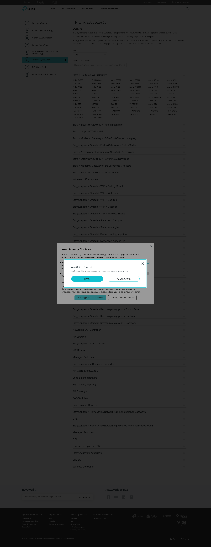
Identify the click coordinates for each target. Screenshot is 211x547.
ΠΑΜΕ (87, 278)
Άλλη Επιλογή (124, 278)
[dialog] (105, 273)
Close (142, 264)
